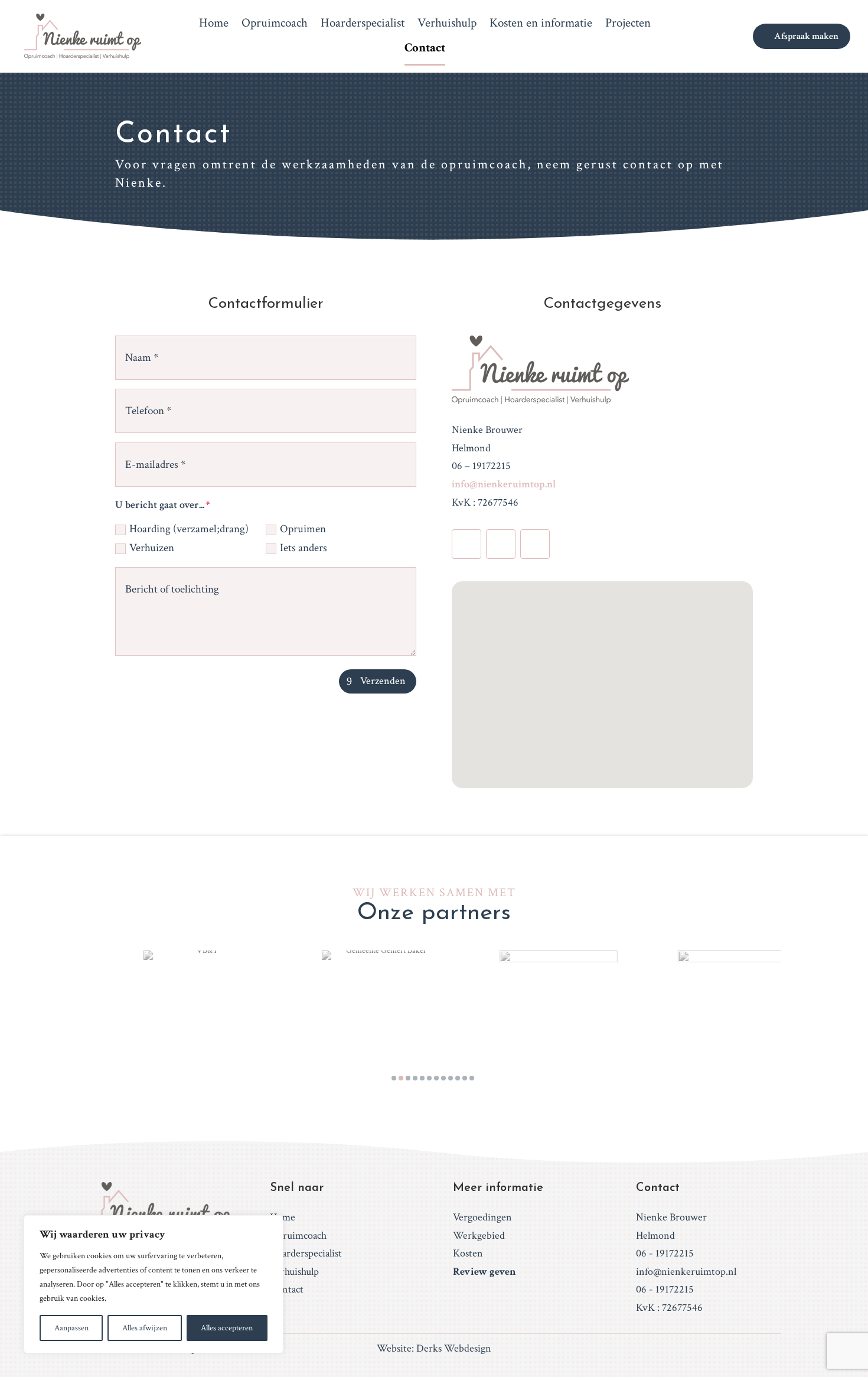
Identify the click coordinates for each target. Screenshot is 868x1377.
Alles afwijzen (144, 1328)
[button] (606, 672)
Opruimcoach (275, 25)
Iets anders (303, 548)
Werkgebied (479, 1235)
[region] (153, 1284)
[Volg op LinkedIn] (500, 544)
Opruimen (303, 529)
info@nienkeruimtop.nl (504, 484)
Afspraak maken (806, 36)
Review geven (484, 1271)
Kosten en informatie (541, 25)
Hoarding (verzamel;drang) (189, 529)
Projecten (628, 25)
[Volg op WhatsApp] (535, 544)
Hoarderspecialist (362, 25)
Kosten (468, 1253)
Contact (424, 50)
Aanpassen (71, 1328)
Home (214, 25)
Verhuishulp (447, 25)
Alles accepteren (227, 1328)
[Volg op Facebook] (466, 544)
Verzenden (383, 681)
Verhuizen (151, 548)
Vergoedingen (482, 1217)
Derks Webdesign (453, 1348)
